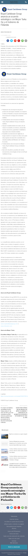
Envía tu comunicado (14, 547)
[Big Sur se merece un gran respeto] (5, 436)
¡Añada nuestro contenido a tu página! (14, 524)
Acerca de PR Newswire (14, 531)
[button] (26, 2)
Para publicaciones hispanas (14, 526)
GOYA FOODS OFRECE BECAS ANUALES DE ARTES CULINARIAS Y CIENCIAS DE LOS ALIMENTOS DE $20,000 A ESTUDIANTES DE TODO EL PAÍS (20, 412)
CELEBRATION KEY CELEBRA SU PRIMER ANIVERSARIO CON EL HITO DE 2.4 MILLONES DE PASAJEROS (18, 465)
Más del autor (5, 430)
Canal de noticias (14, 519)
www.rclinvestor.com (6, 326)
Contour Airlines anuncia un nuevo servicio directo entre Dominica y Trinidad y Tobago (18, 458)
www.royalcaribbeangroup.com (9, 323)
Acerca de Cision (14, 533)
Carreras (14, 541)
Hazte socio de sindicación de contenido (14, 536)
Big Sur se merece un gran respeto (18, 434)
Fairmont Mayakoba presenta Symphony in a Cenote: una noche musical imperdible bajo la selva (18, 443)
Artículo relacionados (7, 427)
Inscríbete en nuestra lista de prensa (14, 521)
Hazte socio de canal (14, 538)
